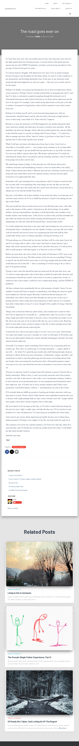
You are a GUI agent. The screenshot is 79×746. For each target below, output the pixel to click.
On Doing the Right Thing (16, 486)
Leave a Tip (68, 8)
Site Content (66, 3)
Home (47, 3)
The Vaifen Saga (40, 8)
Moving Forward (13, 483)
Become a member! (13, 508)
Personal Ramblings (19, 447)
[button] (71, 3)
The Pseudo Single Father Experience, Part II (29, 657)
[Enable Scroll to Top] (75, 742)
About (55, 3)
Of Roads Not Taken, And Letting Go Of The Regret (32, 721)
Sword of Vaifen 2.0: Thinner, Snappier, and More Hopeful (25, 479)
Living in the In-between (15, 475)
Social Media (55, 8)
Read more (62, 728)
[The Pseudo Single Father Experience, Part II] (39, 628)
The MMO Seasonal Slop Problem (18, 490)
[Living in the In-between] (39, 564)
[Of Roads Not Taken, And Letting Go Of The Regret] (39, 692)
